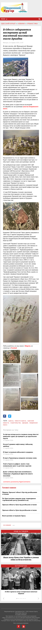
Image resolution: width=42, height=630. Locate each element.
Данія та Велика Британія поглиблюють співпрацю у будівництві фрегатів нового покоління (18, 474)
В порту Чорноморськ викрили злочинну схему (20, 458)
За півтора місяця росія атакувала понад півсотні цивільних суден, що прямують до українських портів (20, 436)
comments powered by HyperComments (16, 482)
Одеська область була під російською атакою (19, 505)
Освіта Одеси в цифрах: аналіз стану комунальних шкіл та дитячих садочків (17, 465)
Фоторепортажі (21, 566)
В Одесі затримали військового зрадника (18, 452)
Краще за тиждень (21, 531)
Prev (3, 598)
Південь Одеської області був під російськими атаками (19, 493)
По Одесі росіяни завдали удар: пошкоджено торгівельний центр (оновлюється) (19, 499)
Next (38, 598)
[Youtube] (23, 626)
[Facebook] (18, 626)
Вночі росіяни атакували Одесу (14, 516)
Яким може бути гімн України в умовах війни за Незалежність (21, 558)
